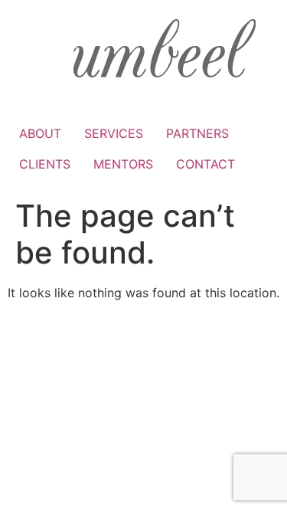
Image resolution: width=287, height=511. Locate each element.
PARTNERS (197, 133)
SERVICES (113, 133)
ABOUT (40, 133)
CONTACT (205, 164)
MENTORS (123, 164)
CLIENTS (44, 164)
